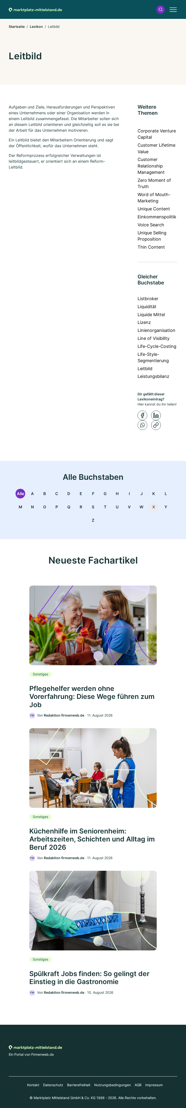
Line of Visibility (154, 338)
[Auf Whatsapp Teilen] (142, 425)
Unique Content (154, 208)
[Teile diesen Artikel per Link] (156, 425)
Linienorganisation (156, 330)
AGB (138, 1085)
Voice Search (151, 224)
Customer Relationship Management (151, 166)
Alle (20, 493)
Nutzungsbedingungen (112, 1085)
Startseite (17, 26)
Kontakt (33, 1085)
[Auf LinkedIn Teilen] (156, 415)
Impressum (154, 1085)
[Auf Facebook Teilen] (142, 415)
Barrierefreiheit (78, 1085)
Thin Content (151, 247)
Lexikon (36, 26)
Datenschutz (53, 1085)
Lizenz (144, 322)
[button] (160, 9)
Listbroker (148, 298)
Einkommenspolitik (157, 216)
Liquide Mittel (151, 314)
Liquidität (147, 306)
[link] (93, 652)
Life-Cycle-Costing (157, 346)
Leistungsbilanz (153, 376)
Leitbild (145, 368)
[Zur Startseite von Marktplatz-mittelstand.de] (35, 9)
